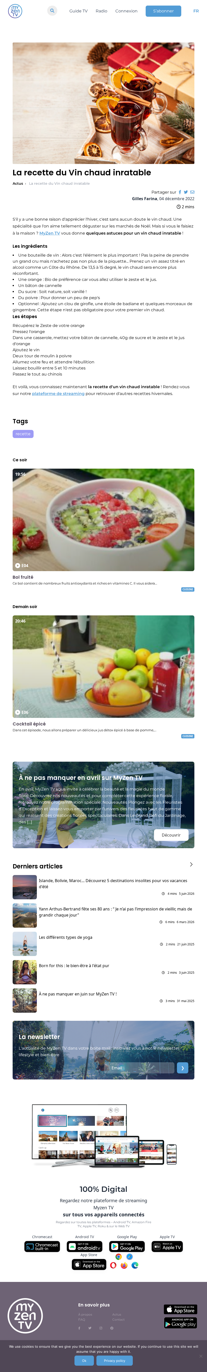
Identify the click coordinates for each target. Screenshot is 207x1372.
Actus (18, 183)
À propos (85, 1314)
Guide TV (78, 11)
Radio (101, 11)
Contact (118, 1319)
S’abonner (163, 11)
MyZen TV (49, 233)
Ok (84, 1361)
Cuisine (188, 589)
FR (196, 11)
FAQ (81, 1319)
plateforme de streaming (58, 393)
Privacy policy (114, 1361)
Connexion (126, 11)
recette (23, 433)
